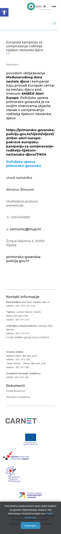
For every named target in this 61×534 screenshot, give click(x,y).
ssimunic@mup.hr (25, 229)
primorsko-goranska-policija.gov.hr (23, 259)
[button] (4, 12)
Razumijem (30, 525)
